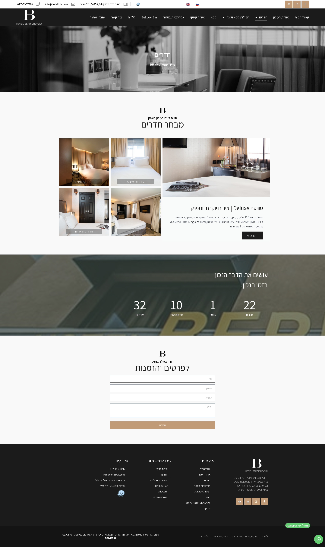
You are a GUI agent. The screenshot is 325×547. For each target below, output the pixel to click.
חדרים (263, 17)
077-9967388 (117, 469)
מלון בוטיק (168, 65)
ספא (213, 17)
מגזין (208, 497)
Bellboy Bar (149, 17)
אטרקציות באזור (173, 17)
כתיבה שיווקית (96, 534)
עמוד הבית (302, 17)
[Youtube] (239, 501)
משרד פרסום (142, 534)
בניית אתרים (128, 534)
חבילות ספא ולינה (237, 17)
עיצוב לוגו (154, 534)
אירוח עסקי (197, 17)
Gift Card (163, 491)
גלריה (131, 17)
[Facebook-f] (305, 4)
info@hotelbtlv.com (114, 474)
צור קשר (116, 17)
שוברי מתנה (97, 17)
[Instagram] (297, 4)
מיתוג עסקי (67, 534)
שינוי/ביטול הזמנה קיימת (198, 502)
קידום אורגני (110, 534)
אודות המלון (281, 17)
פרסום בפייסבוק (81, 534)
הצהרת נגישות (160, 497)
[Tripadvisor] (288, 4)
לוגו (119, 534)
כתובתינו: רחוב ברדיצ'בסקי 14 (110, 480)
